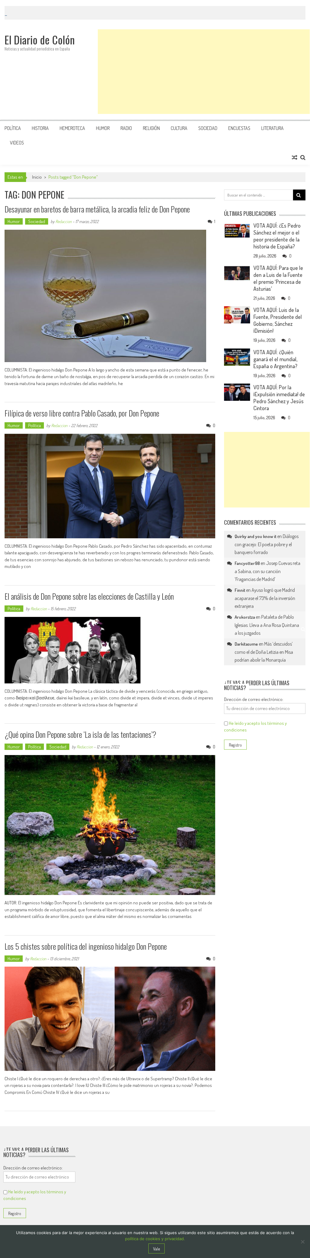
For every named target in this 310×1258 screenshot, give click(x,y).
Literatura (272, 128)
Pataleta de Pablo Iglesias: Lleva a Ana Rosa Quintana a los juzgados (267, 625)
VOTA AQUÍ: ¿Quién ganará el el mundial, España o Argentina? (275, 359)
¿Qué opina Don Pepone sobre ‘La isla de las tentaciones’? (80, 734)
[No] (302, 1242)
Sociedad (207, 128)
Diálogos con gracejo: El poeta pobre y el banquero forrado (266, 544)
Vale (156, 1248)
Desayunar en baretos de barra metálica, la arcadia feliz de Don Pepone (97, 209)
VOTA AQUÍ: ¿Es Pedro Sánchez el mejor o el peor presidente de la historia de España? (277, 236)
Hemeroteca (72, 128)
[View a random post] (294, 157)
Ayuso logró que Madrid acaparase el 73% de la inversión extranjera (265, 598)
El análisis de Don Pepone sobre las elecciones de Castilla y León (89, 596)
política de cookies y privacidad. (155, 1238)
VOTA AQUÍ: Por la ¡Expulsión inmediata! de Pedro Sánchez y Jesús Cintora (279, 397)
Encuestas (239, 128)
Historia (40, 128)
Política (13, 128)
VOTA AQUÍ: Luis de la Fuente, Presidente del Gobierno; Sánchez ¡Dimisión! (277, 320)
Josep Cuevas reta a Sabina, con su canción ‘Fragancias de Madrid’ (267, 571)
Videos (17, 143)
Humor (103, 128)
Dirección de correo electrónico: (253, 699)
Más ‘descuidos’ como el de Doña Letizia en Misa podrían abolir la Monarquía (264, 652)
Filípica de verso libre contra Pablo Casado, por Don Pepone (82, 413)
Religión (151, 128)
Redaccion (63, 221)
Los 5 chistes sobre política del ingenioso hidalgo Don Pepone (86, 946)
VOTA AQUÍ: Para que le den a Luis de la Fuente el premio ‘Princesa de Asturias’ (278, 278)
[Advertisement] (204, 71)
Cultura (179, 128)
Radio (126, 128)
